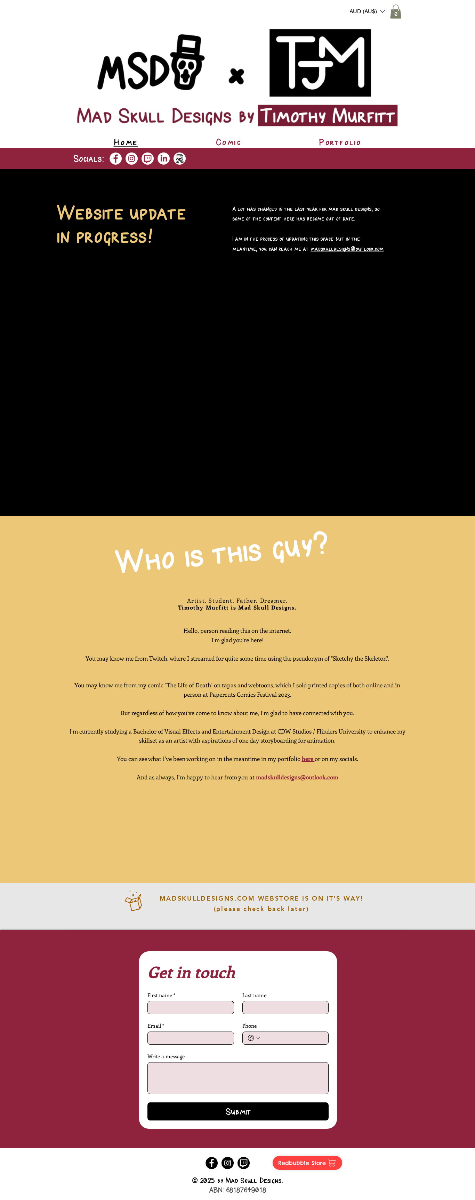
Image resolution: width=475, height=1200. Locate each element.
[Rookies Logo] (180, 158)
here (308, 758)
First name (161, 995)
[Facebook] (116, 158)
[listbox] (367, 11)
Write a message (166, 1056)
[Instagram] (132, 158)
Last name (254, 995)
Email (155, 1026)
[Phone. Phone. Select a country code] (254, 1038)
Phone (249, 1026)
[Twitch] (148, 158)
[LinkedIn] (164, 158)
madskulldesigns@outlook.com (347, 248)
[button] (367, 11)
